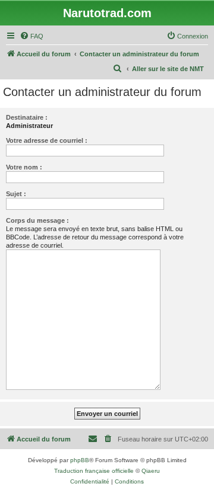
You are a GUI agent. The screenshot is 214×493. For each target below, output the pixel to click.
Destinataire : (27, 117)
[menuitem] (31, 36)
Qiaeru (150, 471)
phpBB (79, 460)
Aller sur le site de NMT (168, 68)
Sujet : (16, 193)
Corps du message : (37, 220)
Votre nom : (24, 167)
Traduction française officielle (94, 471)
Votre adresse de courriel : (46, 140)
